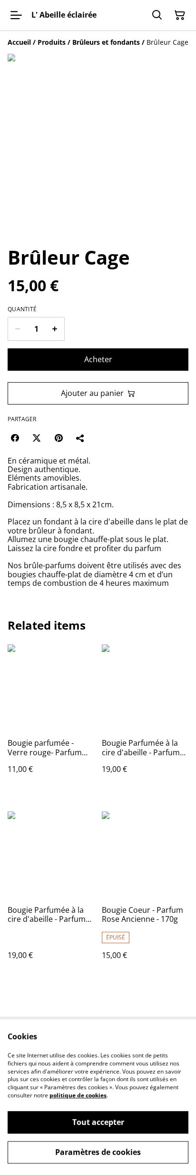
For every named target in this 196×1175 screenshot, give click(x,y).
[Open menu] (16, 15)
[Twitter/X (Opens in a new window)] (36, 438)
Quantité (22, 309)
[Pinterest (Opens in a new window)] (58, 438)
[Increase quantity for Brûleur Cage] (55, 329)
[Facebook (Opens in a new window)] (15, 438)
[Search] (157, 15)
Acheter (98, 359)
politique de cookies (78, 1095)
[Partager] (80, 438)
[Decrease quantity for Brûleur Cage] (17, 329)
